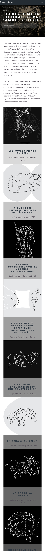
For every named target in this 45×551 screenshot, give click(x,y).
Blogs (10, 8)
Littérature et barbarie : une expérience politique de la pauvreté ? (22, 328)
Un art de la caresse (22, 494)
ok (39, 25)
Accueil (4, 8)
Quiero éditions (7, 2)
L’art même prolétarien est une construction (22, 386)
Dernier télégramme (19, 61)
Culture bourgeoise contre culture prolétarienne (23, 268)
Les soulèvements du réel (22, 151)
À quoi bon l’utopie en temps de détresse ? (22, 210)
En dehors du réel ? (22, 441)
